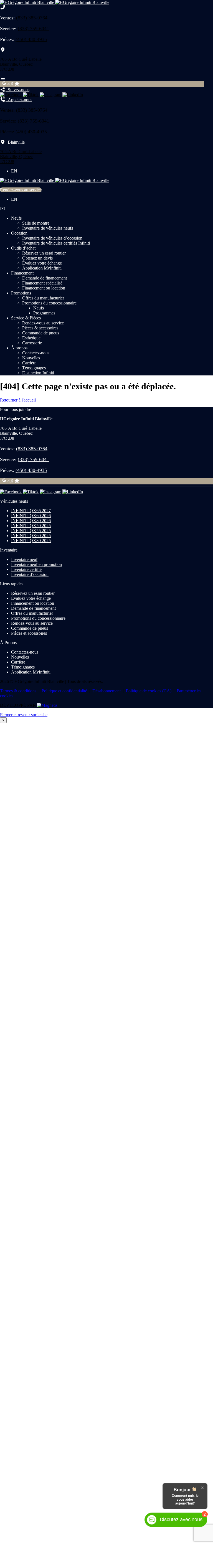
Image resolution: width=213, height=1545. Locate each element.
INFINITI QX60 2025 (31, 535)
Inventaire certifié (26, 569)
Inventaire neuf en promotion (36, 564)
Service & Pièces (26, 318)
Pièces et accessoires (29, 633)
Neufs (16, 218)
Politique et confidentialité (64, 690)
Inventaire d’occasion (30, 574)
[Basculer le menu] (3, 78)
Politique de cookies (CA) (148, 690)
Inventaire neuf (24, 559)
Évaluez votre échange (42, 263)
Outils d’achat (23, 248)
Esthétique (31, 338)
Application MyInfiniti (42, 268)
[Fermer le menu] (3, 208)
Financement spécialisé (42, 283)
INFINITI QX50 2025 (31, 525)
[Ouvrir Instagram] (50, 94)
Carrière (29, 362)
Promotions (21, 293)
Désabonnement (106, 690)
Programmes (44, 313)
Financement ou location (43, 288)
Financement (22, 273)
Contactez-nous (35, 352)
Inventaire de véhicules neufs (47, 228)
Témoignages (34, 367)
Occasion (19, 233)
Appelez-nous (19, 99)
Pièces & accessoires (40, 328)
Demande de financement (44, 278)
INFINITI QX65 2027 (31, 510)
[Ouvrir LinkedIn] (72, 94)
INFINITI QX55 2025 (31, 530)
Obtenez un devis (37, 258)
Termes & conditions (18, 690)
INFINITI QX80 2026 (31, 520)
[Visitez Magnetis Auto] (47, 705)
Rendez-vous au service (21, 189)
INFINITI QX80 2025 (31, 540)
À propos (19, 347)
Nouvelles (31, 357)
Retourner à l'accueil (18, 400)
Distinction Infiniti (38, 372)
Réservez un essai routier (44, 253)
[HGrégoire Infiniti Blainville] (54, 2)
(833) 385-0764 (31, 18)
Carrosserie (32, 342)
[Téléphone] (3, 7)
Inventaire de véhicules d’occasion (52, 238)
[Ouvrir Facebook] (11, 94)
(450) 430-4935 (31, 39)
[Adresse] (3, 49)
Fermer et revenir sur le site (23, 714)
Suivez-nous (17, 89)
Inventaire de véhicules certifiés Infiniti (56, 243)
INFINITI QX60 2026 (31, 515)
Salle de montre (35, 223)
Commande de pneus (40, 333)
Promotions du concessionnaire (49, 303)
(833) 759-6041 (33, 28)
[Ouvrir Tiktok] (31, 94)
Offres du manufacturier (43, 298)
